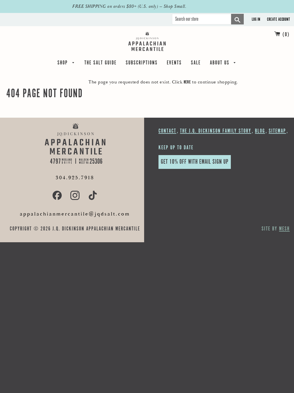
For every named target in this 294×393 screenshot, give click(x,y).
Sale (196, 63)
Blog (260, 131)
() (286, 34)
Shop (63, 63)
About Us (220, 63)
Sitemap (277, 131)
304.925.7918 (75, 177)
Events (174, 63)
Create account (278, 19)
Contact (167, 131)
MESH (284, 228)
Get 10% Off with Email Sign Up (195, 162)
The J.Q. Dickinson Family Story (215, 131)
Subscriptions (142, 63)
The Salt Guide (100, 63)
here (187, 82)
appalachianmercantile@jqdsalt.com (75, 214)
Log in (256, 19)
